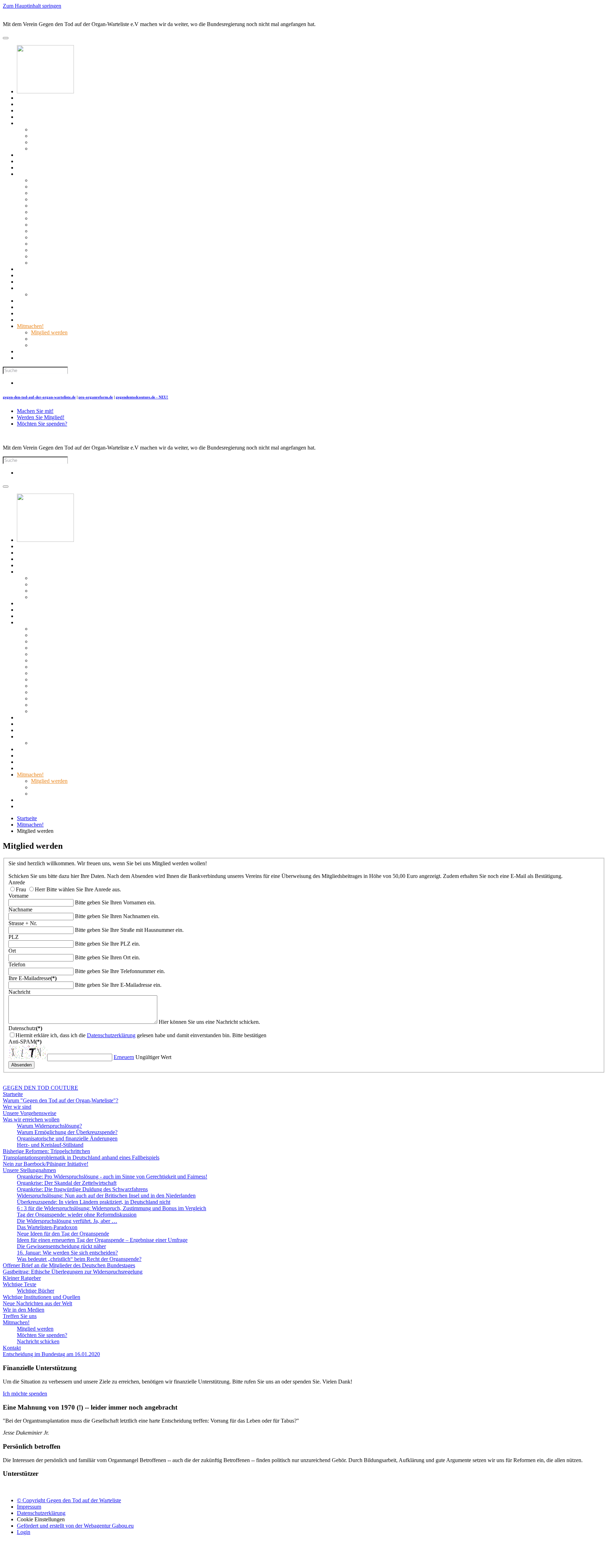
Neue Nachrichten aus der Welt (51, 307)
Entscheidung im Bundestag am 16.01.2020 (65, 358)
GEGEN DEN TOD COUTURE (113, 91)
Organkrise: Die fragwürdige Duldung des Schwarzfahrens (96, 193)
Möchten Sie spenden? (56, 339)
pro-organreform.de (95, 397)
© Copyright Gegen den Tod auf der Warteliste (69, 1500)
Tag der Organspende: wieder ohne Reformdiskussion (91, 218)
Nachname (20, 909)
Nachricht (19, 992)
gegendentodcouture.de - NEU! (142, 397)
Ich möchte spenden (25, 1394)
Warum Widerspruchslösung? (63, 129)
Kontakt (26, 351)
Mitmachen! (30, 326)
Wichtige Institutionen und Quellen (55, 301)
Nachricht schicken (52, 345)
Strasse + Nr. (22, 923)
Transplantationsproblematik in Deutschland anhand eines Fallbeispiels (95, 161)
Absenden (21, 1064)
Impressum (29, 1507)
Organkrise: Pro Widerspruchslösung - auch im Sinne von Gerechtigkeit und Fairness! (126, 180)
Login (23, 1532)
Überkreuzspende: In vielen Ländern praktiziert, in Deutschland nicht (107, 206)
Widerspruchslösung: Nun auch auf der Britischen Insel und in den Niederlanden (120, 199)
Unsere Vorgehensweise (43, 117)
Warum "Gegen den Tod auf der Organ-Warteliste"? (74, 104)
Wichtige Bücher (49, 294)
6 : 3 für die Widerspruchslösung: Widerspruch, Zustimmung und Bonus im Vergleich (125, 212)
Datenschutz (25, 1028)
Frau (21, 889)
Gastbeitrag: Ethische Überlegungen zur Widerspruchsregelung (87, 275)
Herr (40, 889)
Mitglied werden (49, 332)
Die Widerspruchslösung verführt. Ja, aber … (81, 225)
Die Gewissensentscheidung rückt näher (75, 250)
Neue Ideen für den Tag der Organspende (77, 237)
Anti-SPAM (25, 1042)
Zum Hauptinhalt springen (32, 6)
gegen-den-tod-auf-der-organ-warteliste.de (39, 397)
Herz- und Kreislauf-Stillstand (64, 148)
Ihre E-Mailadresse (32, 978)
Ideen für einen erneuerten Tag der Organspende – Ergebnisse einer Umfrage (116, 244)
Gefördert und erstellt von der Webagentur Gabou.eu (75, 1526)
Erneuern (124, 1057)
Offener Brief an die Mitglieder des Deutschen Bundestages (83, 269)
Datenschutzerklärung (111, 1035)
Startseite (27, 98)
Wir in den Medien (37, 313)
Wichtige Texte (33, 288)
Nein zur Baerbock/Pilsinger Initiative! (59, 168)
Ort (12, 951)
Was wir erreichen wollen (45, 123)
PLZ (13, 937)
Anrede (16, 882)
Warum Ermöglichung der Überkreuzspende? (81, 136)
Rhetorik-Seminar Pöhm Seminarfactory (54, 1487)
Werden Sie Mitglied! (40, 417)
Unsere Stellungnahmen (43, 174)
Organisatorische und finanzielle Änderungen (81, 142)
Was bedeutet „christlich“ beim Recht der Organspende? (93, 263)
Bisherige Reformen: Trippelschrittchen (60, 155)
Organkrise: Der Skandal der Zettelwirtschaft (81, 187)
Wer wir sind (31, 110)
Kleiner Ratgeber (36, 282)
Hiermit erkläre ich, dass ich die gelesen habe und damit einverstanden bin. (123, 1035)
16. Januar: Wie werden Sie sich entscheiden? (81, 256)
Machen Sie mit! (35, 411)
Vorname (18, 896)
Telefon (16, 964)
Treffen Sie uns (34, 320)
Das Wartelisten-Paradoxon (61, 231)
